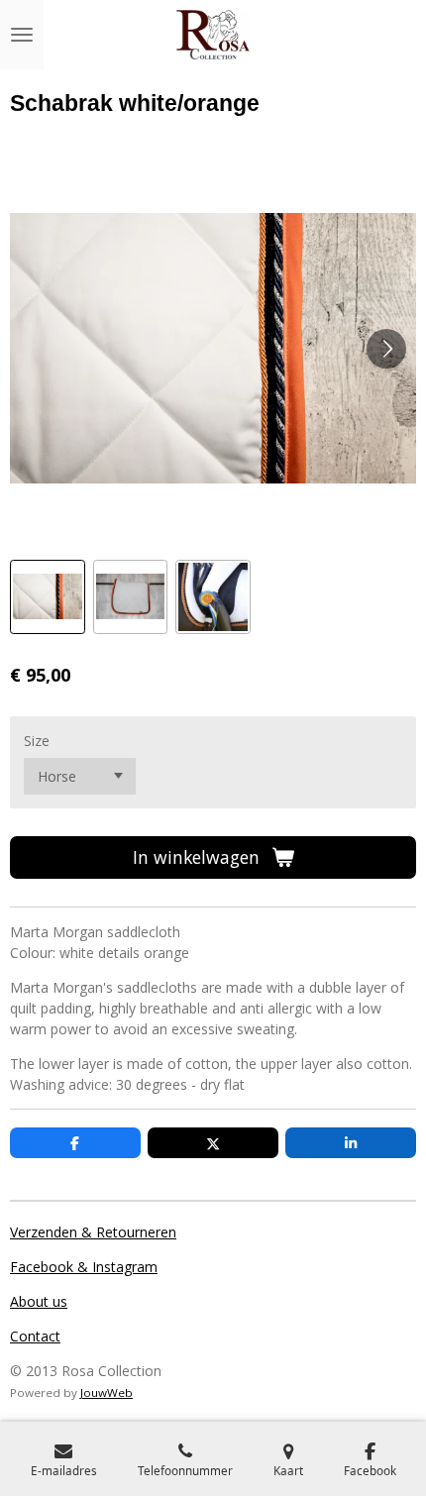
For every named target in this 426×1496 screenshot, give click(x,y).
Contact (35, 1336)
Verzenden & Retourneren (93, 1232)
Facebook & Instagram (84, 1266)
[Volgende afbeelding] (386, 349)
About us (38, 1301)
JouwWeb (106, 1392)
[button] (47, 597)
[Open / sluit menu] (22, 34)
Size (37, 740)
